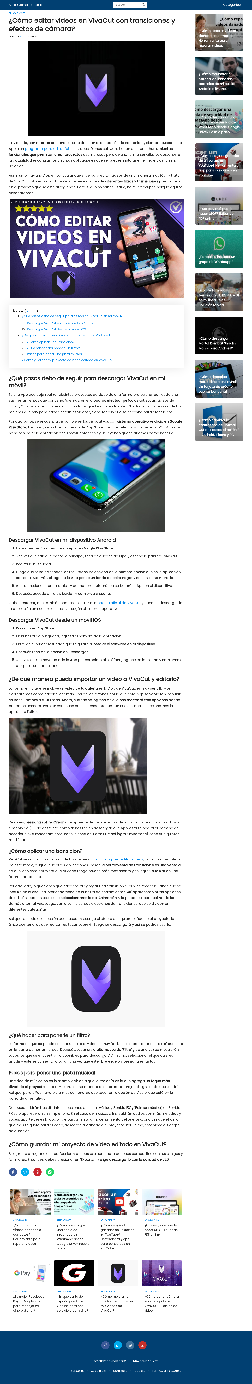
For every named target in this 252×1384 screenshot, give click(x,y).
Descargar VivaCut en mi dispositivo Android (61, 323)
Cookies (140, 1371)
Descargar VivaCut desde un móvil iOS (56, 329)
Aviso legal (98, 1371)
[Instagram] (130, 1345)
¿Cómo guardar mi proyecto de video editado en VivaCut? (67, 360)
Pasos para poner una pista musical (55, 354)
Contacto (120, 1371)
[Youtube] (142, 1345)
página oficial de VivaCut (119, 602)
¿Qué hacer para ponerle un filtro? (53, 348)
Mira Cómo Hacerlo (25, 4)
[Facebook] (105, 1345)
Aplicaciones (17, 13)
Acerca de (77, 1371)
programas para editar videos (116, 859)
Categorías (232, 5)
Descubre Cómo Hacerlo (110, 1361)
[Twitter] (118, 1345)
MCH (22, 36)
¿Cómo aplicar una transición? (50, 342)
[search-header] (143, 5)
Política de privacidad (166, 1371)
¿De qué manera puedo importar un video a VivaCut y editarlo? (70, 335)
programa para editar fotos (49, 148)
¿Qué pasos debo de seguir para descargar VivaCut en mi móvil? (72, 316)
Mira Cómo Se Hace (145, 1361)
